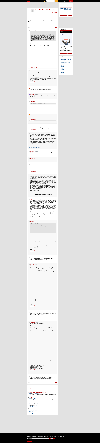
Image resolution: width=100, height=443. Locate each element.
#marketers (34, 23)
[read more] (37, 400)
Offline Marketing (63, 65)
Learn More (66, 53)
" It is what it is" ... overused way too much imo (36, 397)
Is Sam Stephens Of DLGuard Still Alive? (35, 402)
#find (32, 23)
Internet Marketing (36, 393)
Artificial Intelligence (63, 60)
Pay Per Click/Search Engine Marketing (65, 62)
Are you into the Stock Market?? (34, 388)
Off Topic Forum (63, 71)
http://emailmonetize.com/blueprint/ (46, 195)
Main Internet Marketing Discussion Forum (66, 59)
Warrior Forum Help (63, 73)
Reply (56, 27)
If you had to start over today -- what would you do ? (37, 392)
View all (71, 56)
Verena (62, 10)
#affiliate (29, 23)
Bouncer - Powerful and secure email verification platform (66, 46)
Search (56, 1)
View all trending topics (31, 413)
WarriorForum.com (63, 12)
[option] (66, 42)
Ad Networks (62, 61)
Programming (62, 69)
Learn (42, 1)
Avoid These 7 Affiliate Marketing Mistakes (34, 147)
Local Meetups (62, 72)
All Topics (62, 58)
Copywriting (62, 66)
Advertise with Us (55, 7)
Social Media (62, 64)
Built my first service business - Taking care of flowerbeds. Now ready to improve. (42, 407)
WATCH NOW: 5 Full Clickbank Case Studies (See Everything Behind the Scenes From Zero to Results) (43, 253)
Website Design (62, 70)
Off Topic (35, 398)
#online (38, 23)
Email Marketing (63, 63)
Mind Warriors (62, 68)
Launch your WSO (66, 15)
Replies (30, 396)
